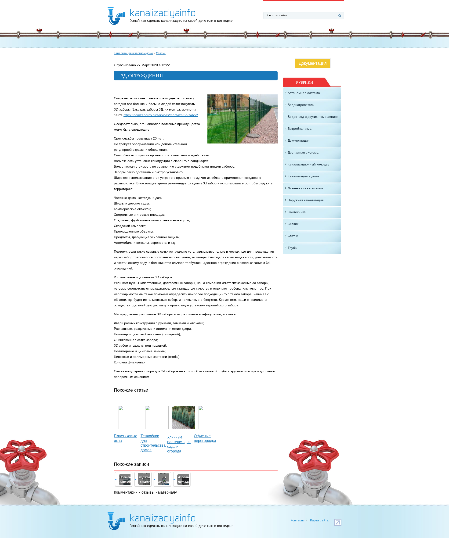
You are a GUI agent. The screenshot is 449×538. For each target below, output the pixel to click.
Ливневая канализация (305, 188)
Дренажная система (303, 152)
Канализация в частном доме (133, 53)
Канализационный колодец (308, 164)
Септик (293, 224)
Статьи (161, 53)
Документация (313, 63)
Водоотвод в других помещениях (313, 116)
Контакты (297, 520)
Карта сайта (319, 520)
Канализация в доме (303, 176)
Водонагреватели (301, 105)
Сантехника (297, 212)
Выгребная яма (299, 128)
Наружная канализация (306, 200)
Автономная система (304, 93)
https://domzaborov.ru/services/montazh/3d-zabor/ (160, 115)
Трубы (292, 248)
